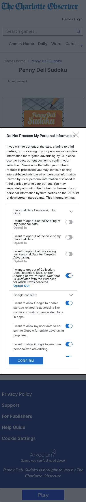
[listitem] (43, 212)
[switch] (69, 222)
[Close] (77, 136)
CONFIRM (26, 360)
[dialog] (43, 251)
